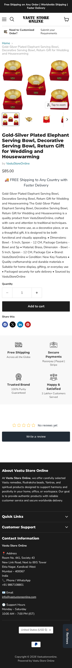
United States (34, 630)
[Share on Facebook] (5, 325)
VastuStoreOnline (18, 163)
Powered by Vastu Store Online (36, 661)
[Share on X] (13, 325)
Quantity (7, 284)
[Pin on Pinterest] (28, 325)
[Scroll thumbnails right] (66, 119)
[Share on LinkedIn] (20, 325)
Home (6, 43)
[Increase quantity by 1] (37, 293)
